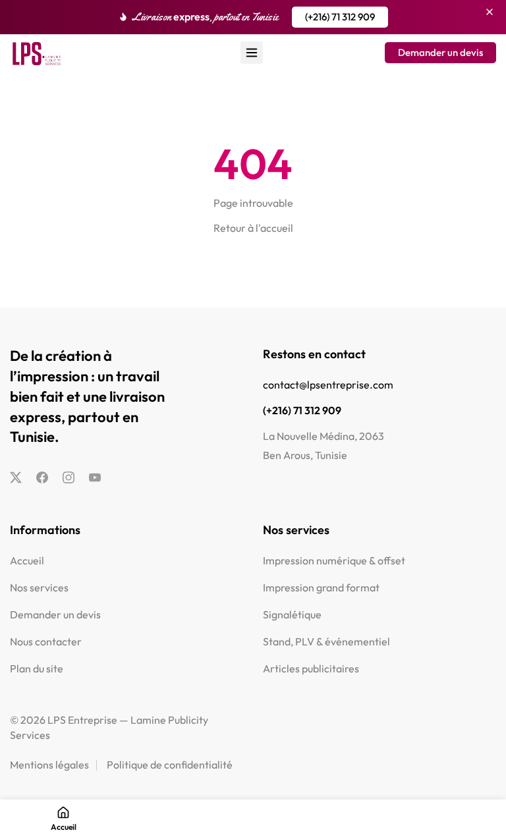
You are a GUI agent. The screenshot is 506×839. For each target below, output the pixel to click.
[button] (340, 17)
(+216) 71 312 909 (302, 410)
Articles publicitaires (311, 668)
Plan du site (36, 668)
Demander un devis (55, 614)
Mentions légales (49, 764)
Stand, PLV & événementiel (326, 641)
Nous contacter (46, 641)
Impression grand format (321, 587)
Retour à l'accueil (253, 227)
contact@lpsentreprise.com (328, 384)
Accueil (27, 560)
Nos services (39, 587)
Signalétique (292, 614)
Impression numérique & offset (334, 560)
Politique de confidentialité (170, 764)
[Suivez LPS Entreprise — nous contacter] (16, 478)
